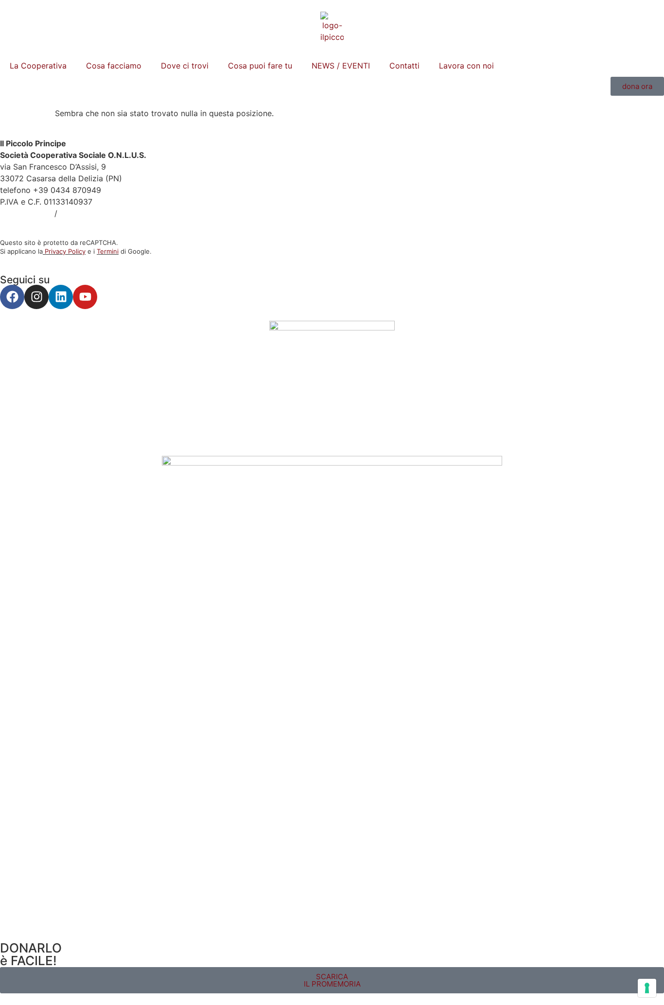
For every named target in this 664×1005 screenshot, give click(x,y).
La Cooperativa (38, 65)
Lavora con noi (466, 65)
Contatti (404, 65)
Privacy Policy (65, 251)
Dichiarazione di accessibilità (53, 225)
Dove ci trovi (185, 65)
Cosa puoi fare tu (260, 65)
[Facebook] (12, 297)
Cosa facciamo (113, 65)
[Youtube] (85, 297)
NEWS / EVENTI (341, 65)
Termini (108, 251)
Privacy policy (26, 213)
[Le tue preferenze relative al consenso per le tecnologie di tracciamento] (647, 988)
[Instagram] (36, 297)
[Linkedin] (61, 297)
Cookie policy (85, 213)
